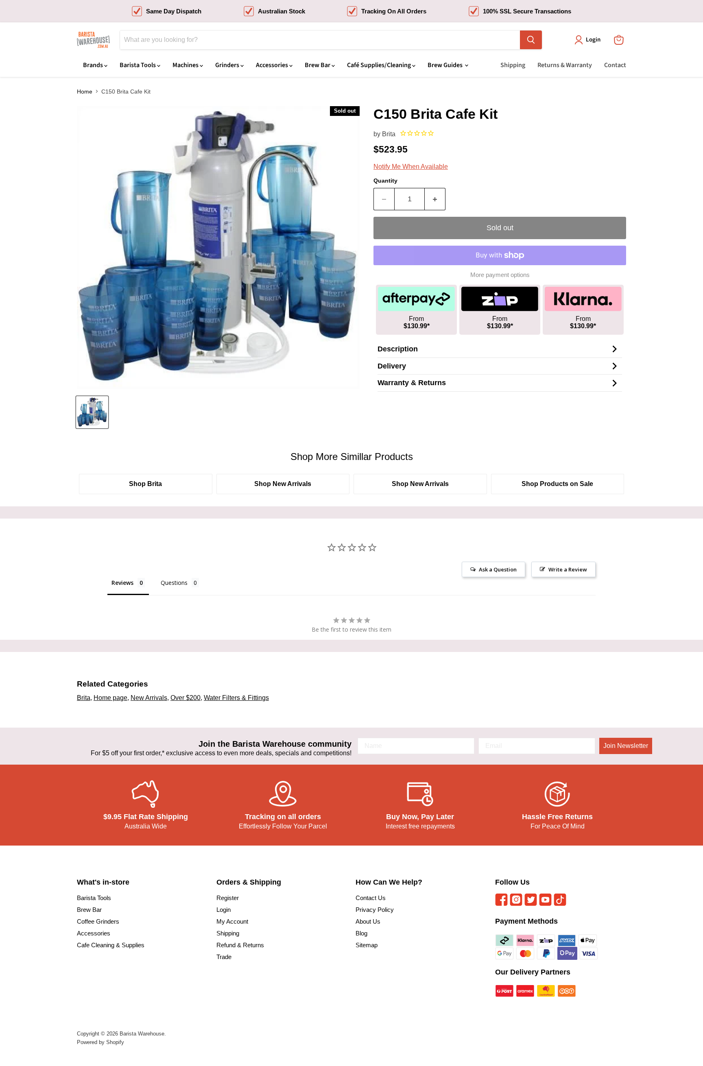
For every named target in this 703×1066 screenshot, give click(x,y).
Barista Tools (138, 65)
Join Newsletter (625, 745)
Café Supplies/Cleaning (379, 65)
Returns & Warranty (564, 65)
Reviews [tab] (122, 582)
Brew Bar (318, 65)
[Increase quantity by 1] (435, 199)
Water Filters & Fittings (236, 697)
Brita (388, 134)
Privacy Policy (375, 909)
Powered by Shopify (100, 1042)
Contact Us (371, 897)
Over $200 (185, 697)
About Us (368, 921)
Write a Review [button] (567, 569)
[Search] (531, 40)
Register (227, 897)
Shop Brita (145, 483)
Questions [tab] (174, 582)
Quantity (385, 180)
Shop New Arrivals (282, 483)
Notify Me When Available (410, 166)
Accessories (272, 65)
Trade (223, 956)
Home (84, 91)
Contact (615, 65)
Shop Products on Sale (557, 483)
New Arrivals (149, 697)
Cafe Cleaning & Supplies (110, 945)
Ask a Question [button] (498, 569)
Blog (361, 933)
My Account (232, 921)
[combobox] (320, 40)
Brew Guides (446, 65)
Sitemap (367, 945)
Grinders (227, 65)
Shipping (512, 65)
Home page (110, 697)
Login (223, 909)
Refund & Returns (240, 945)
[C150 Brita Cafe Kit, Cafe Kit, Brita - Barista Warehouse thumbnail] (92, 412)
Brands (93, 65)
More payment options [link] (500, 274)
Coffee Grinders (98, 921)
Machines (186, 65)
